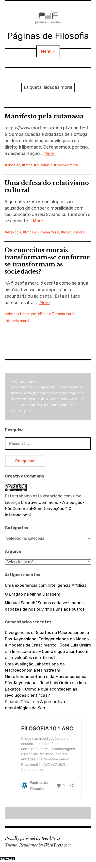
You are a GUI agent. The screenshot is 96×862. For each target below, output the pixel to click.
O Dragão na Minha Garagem (32, 594)
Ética (28, 165)
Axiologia (14, 232)
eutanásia (44, 165)
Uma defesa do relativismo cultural (46, 186)
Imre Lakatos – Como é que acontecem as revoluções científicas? (46, 689)
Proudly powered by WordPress (32, 838)
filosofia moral (67, 165)
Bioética (13, 165)
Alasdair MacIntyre (21, 314)
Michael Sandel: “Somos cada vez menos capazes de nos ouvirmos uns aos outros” (45, 606)
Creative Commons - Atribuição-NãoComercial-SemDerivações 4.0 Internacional (44, 508)
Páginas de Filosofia (48, 36)
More (49, 153)
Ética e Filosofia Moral (42, 232)
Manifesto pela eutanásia (43, 116)
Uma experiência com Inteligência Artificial (46, 585)
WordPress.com (57, 845)
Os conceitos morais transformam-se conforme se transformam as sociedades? (47, 260)
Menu (46, 51)
